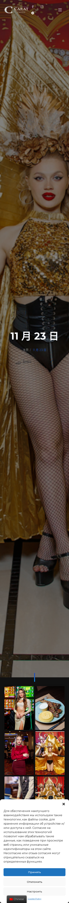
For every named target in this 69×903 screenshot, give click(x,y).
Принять (34, 872)
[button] (63, 803)
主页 (25, 350)
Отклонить (34, 881)
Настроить (34, 891)
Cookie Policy (34, 898)
